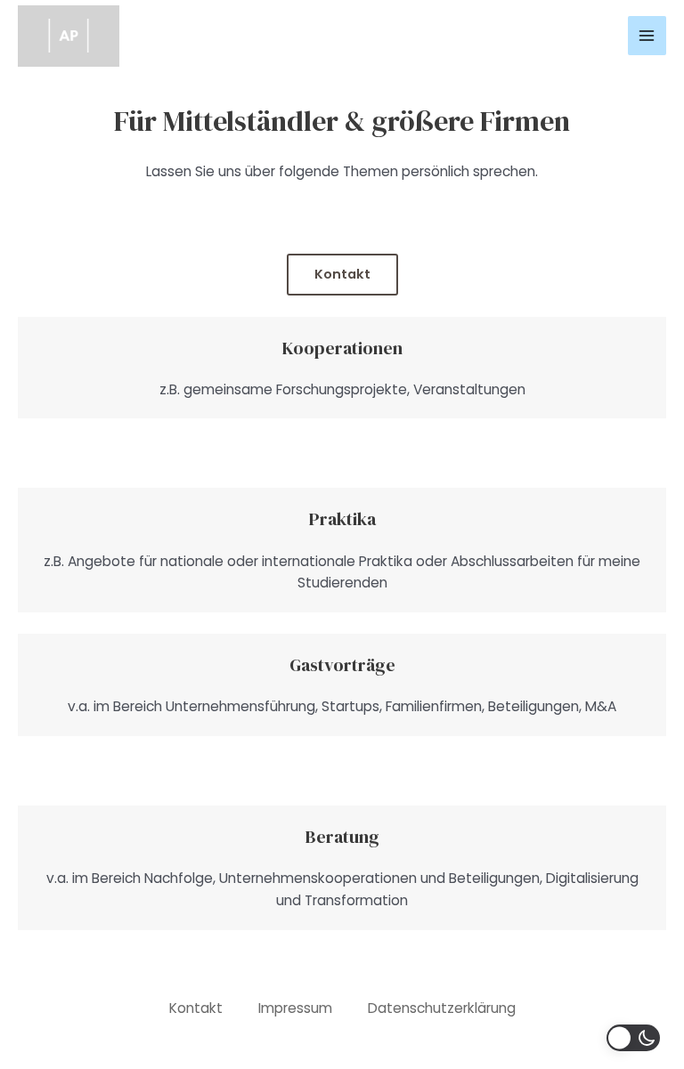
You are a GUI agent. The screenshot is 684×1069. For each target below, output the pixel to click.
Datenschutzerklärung (442, 1008)
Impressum (295, 1008)
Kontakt (342, 274)
